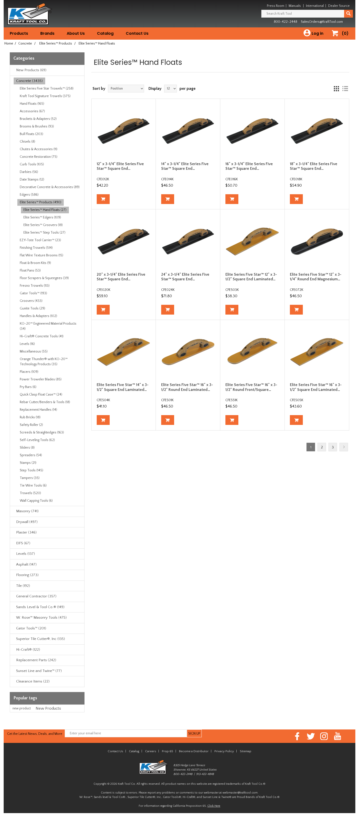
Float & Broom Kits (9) (35, 263)
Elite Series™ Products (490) (40, 202)
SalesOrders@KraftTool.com (322, 22)
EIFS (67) (23, 543)
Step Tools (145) (31, 470)
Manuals (295, 6)
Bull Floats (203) (31, 134)
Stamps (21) (28, 463)
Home (8, 43)
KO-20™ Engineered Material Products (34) (48, 326)
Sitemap (245, 751)
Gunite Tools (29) (32, 308)
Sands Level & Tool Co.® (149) (40, 607)
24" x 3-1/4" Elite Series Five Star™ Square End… (185, 276)
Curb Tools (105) (32, 164)
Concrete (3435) (29, 81)
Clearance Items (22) (33, 681)
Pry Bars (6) (28, 387)
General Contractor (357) (36, 596)
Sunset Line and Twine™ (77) (39, 671)
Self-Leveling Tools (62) (37, 440)
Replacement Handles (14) (38, 410)
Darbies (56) (29, 172)
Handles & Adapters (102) (38, 316)
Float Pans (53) (30, 271)
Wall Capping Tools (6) (36, 501)
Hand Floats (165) (32, 104)
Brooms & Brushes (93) (37, 126)
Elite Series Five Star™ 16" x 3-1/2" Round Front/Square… (251, 387)
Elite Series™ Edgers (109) (42, 217)
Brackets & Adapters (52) (38, 119)
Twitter (310, 736)
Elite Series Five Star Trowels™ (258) (47, 89)
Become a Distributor (194, 751)
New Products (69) (31, 70)
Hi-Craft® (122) (28, 650)
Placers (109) (29, 372)
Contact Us (137, 33)
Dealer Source (339, 6)
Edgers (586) (29, 195)
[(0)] (337, 38)
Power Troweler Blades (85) (41, 379)
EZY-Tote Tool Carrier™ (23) (40, 240)
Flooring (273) (27, 575)
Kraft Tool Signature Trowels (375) (45, 96)
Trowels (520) (30, 493)
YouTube (337, 736)
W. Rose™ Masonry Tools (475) (41, 617)
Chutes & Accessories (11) (38, 149)
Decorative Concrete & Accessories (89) (50, 187)
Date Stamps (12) (32, 180)
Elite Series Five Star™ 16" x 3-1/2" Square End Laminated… (316, 387)
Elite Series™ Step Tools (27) (44, 233)
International (315, 6)
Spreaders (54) (31, 455)
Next (343, 447)
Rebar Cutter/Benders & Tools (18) (45, 402)
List (345, 88)
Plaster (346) (26, 532)
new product (21, 708)
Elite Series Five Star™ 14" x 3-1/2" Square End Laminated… (122, 387)
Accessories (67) (32, 111)
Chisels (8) (27, 142)
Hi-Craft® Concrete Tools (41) (41, 336)
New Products (48, 708)
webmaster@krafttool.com (240, 792)
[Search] (348, 14)
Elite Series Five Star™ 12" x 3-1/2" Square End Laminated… (251, 276)
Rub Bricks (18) (30, 417)
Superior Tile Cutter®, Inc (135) (40, 639)
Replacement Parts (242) (36, 660)
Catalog (105, 33)
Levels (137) (25, 554)
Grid (336, 88)
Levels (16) (27, 344)
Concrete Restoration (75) (38, 157)
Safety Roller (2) (31, 425)
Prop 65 (167, 751)
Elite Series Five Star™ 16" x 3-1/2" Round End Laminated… (187, 387)
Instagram (324, 736)
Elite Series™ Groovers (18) (43, 225)
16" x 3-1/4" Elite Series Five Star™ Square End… (249, 166)
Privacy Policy (224, 751)
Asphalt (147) (26, 564)
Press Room (275, 6)
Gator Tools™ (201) (31, 628)
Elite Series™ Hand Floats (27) (44, 210)
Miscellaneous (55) (34, 351)
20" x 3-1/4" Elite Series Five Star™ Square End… (121, 276)
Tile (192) (23, 586)
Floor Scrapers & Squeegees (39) (44, 278)
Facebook (297, 736)
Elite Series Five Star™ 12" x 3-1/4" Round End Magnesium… (315, 276)
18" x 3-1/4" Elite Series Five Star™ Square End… (313, 166)
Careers (150, 751)
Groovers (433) (31, 301)
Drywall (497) (27, 522)
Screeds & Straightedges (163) (42, 432)
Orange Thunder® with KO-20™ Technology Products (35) (44, 361)
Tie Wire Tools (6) (33, 486)
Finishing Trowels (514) (36, 248)
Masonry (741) (27, 511)
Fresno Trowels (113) (35, 286)
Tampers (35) (30, 478)
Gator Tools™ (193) (33, 293)
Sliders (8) (27, 448)
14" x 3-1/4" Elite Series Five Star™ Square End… (185, 166)
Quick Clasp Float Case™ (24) (41, 395)
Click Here (213, 805)
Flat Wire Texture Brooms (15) (41, 255)
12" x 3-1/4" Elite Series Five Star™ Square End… (120, 166)
